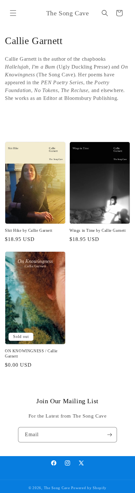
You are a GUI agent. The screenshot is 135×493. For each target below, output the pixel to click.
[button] (13, 13)
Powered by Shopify (88, 488)
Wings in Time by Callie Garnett (97, 230)
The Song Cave (57, 488)
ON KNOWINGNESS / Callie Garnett (31, 353)
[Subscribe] (109, 434)
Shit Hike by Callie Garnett (28, 230)
